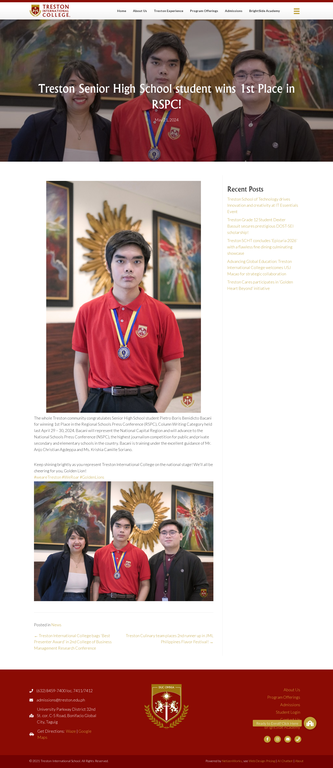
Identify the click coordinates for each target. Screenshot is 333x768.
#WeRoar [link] (70, 477)
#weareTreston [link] (47, 477)
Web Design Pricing (262, 761)
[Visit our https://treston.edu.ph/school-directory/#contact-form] (287, 739)
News (56, 624)
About (299, 761)
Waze (71, 731)
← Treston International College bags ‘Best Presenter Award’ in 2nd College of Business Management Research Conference (73, 642)
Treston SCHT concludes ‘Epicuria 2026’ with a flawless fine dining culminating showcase (262, 247)
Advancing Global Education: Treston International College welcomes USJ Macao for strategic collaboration (259, 267)
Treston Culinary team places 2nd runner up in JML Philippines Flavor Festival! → (169, 638)
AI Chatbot (285, 761)
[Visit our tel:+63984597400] (297, 739)
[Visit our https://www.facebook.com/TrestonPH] (267, 739)
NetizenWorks (232, 761)
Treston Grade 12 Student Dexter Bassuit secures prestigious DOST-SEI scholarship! (260, 226)
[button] (310, 723)
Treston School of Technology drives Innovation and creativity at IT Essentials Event (262, 205)
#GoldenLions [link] (92, 477)
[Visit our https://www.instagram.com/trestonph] (277, 739)
